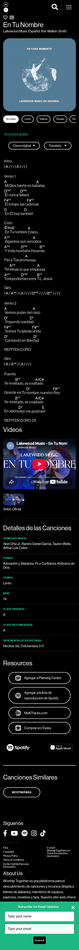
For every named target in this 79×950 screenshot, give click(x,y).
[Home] (6, 7)
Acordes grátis (16, 134)
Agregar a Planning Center (42, 678)
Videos (43, 119)
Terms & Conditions (13, 859)
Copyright (8, 851)
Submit (39, 940)
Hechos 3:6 (11, 646)
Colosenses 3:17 (32, 646)
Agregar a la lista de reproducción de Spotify (41, 695)
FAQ (5, 847)
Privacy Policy (10, 855)
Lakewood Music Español (21, 31)
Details (60, 119)
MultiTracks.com (36, 713)
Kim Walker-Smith (54, 31)
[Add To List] (12, 17)
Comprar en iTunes (37, 728)
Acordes (11, 119)
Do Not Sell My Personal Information (15, 865)
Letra (28, 119)
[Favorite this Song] (5, 17)
